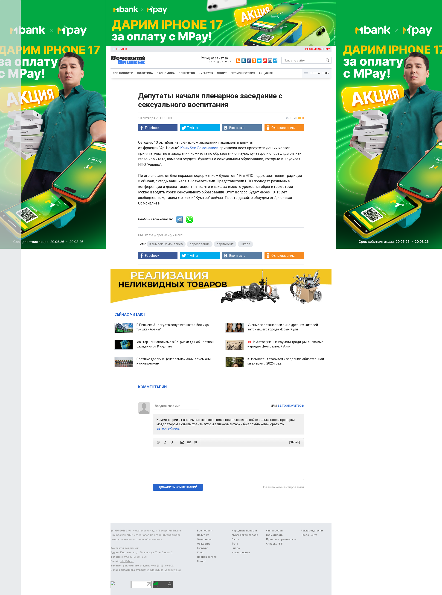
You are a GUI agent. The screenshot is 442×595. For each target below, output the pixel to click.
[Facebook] (249, 60)
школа (245, 244)
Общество (186, 73)
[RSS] (238, 60)
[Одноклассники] (254, 60)
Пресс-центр (309, 535)
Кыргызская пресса (245, 535)
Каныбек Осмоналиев (199, 148)
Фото (235, 543)
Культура (206, 73)
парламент (225, 244)
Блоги (235, 539)
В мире (201, 561)
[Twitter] (259, 60)
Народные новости (244, 530)
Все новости (123, 73)
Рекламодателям (317, 49)
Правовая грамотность (281, 539)
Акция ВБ (266, 73)
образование (200, 244)
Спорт (222, 73)
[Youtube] (265, 60)
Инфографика (241, 552)
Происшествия (243, 73)
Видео (236, 548)
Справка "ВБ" (274, 543)
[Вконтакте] (243, 60)
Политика (145, 73)
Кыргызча (120, 49)
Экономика (166, 73)
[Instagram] (270, 60)
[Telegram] (275, 60)
